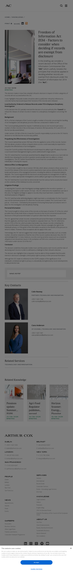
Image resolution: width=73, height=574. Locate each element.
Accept (36, 562)
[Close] (71, 548)
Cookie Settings (36, 569)
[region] (36, 560)
